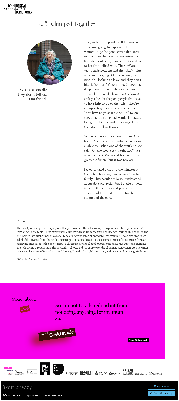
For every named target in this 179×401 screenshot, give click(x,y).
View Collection (137, 340)
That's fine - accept (162, 393)
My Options (162, 386)
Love (24, 309)
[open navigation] (172, 5)
